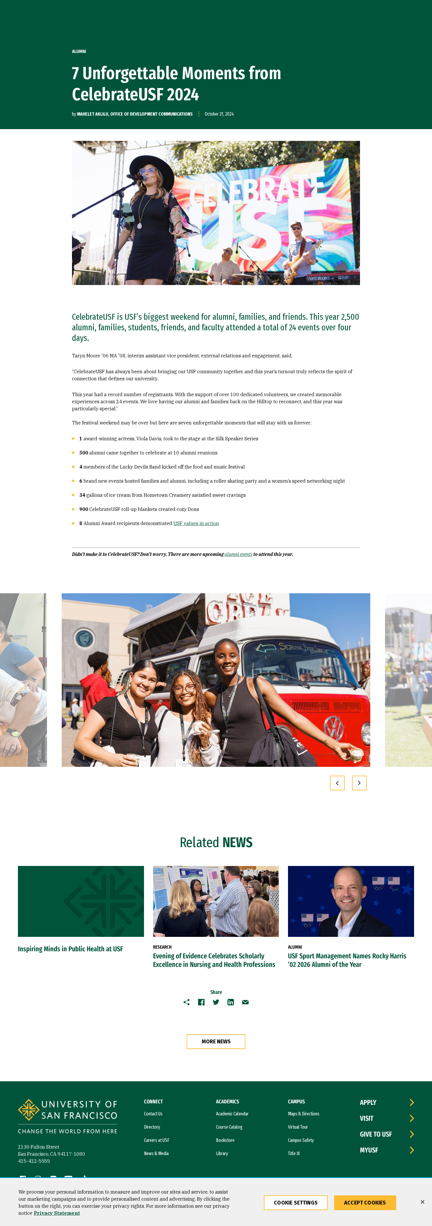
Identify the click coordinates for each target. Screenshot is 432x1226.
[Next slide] (359, 783)
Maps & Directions (303, 1114)
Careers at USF (156, 1140)
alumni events (238, 554)
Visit (367, 1118)
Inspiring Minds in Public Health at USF (70, 949)
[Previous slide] (337, 783)
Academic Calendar (232, 1114)
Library (222, 1153)
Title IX (294, 1153)
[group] (216, 680)
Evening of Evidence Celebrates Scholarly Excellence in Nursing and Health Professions (214, 960)
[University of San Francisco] (67, 1117)
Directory (152, 1127)
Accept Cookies (365, 1203)
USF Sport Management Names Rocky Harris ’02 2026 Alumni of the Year (347, 960)
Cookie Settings (296, 1203)
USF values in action (196, 523)
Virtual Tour (298, 1127)
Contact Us (153, 1114)
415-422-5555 (34, 1161)
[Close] (422, 1201)
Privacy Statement (57, 1213)
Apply (368, 1102)
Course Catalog (229, 1127)
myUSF (369, 1150)
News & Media (156, 1153)
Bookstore (225, 1140)
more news (216, 1041)
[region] (216, 1202)
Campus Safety (301, 1140)
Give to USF (376, 1134)
